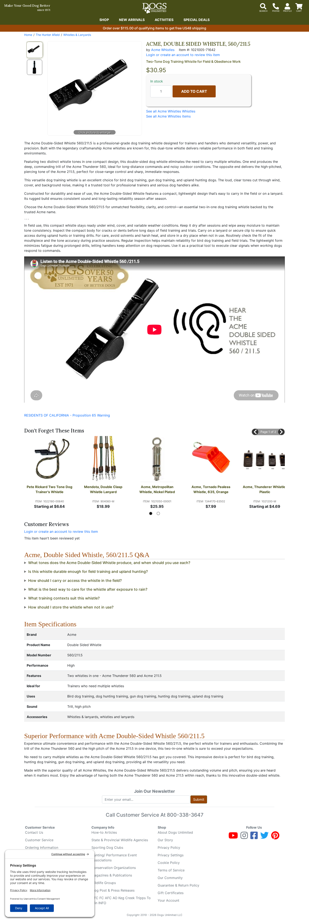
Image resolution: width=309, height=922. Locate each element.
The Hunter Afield (48, 35)
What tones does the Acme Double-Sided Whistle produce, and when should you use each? (109, 562)
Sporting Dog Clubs (107, 847)
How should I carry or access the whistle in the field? (75, 580)
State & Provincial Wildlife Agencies (119, 840)
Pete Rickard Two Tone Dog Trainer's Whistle (50, 489)
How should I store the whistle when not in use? (71, 607)
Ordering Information (41, 847)
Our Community (170, 878)
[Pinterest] (275, 837)
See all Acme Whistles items (168, 116)
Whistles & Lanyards (77, 35)
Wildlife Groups (103, 883)
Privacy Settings (171, 855)
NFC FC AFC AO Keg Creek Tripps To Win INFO (121, 900)
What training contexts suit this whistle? (64, 598)
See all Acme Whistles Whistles (170, 111)
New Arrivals (132, 20)
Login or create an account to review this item (61, 531)
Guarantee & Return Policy (178, 885)
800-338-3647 (185, 815)
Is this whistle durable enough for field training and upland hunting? (88, 571)
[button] (255, 432)
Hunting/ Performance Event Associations (114, 857)
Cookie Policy (169, 863)
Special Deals (197, 20)
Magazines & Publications (111, 875)
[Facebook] (254, 837)
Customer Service (39, 840)
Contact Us (34, 832)
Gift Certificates (171, 893)
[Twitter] (264, 837)
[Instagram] (244, 837)
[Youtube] (233, 837)
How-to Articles (104, 832)
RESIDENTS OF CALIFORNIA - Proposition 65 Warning (67, 415)
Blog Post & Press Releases (113, 890)
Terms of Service (171, 870)
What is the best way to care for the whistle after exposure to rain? (87, 589)
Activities (164, 20)
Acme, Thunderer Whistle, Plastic (265, 489)
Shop (104, 20)
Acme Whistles (162, 50)
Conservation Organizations (113, 868)
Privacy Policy (169, 847)
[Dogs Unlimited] (154, 8)
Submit (198, 799)
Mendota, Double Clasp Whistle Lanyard (103, 489)
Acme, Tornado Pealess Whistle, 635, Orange (211, 489)
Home (28, 35)
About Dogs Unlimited (175, 832)
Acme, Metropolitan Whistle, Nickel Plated (157, 489)
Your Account (168, 900)
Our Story (165, 840)
